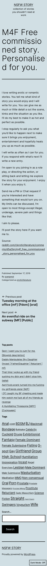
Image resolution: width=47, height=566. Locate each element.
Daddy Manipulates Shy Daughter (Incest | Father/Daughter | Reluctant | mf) (22, 363)
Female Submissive (14, 445)
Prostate (23, 483)
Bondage (8, 429)
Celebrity (31, 429)
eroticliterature (24, 280)
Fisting (32, 445)
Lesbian (19, 467)
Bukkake (20, 429)
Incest (22, 462)
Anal (5, 423)
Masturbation (31, 473)
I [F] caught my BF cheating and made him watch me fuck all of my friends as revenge (22, 397)
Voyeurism (23, 504)
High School (11, 457)
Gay (12, 451)
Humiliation (30, 457)
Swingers (9, 504)
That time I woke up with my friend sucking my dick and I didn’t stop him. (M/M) (22, 376)
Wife (34, 504)
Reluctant (8, 492)
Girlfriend (23, 451)
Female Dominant (27, 440)
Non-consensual (33, 477)
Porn (12, 483)
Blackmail (36, 423)
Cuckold (7, 434)
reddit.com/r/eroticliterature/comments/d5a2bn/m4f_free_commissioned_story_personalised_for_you (23, 249)
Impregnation (10, 462)
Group (36, 451)
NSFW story (23, 5)
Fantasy (8, 440)
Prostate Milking (19, 488)
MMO (18, 477)
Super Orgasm (29, 499)
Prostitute (32, 488)
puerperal (9, 276)
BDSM (20, 423)
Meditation (8, 477)
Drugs (18, 434)
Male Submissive (11, 473)
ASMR (12, 424)
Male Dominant (35, 467)
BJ (28, 423)
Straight (17, 498)
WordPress (29, 554)
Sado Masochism (25, 493)
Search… (6, 512)
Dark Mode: (35, 562)
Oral (5, 483)
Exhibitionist (31, 434)
